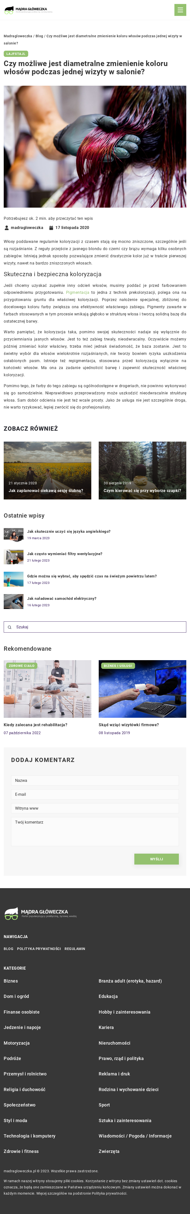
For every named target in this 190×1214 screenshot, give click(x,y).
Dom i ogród (16, 996)
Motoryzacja (17, 1043)
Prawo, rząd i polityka (121, 1058)
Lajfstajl (15, 54)
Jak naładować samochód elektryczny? (61, 598)
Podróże (12, 1058)
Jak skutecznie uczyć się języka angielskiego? (69, 531)
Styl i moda (15, 1120)
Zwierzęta (109, 1151)
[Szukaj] (10, 627)
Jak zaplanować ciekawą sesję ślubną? (46, 490)
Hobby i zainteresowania (125, 1012)
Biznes (11, 981)
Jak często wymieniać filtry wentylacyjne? (64, 554)
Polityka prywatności (39, 949)
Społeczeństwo (20, 1104)
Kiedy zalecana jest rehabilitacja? (35, 724)
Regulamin (75, 949)
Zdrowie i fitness (21, 1151)
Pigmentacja (78, 292)
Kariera (106, 1027)
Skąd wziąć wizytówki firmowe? (129, 724)
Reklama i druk (114, 1073)
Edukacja (108, 996)
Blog (8, 949)
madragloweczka (27, 228)
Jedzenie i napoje (22, 1027)
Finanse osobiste (22, 1012)
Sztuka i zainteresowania (125, 1120)
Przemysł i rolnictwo (25, 1073)
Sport (104, 1104)
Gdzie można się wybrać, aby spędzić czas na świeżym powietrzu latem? (92, 576)
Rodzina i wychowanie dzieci (129, 1089)
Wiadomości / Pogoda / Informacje (135, 1135)
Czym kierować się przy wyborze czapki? (142, 490)
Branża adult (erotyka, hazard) (130, 981)
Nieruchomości (115, 1043)
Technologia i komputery (30, 1135)
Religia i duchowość (25, 1089)
